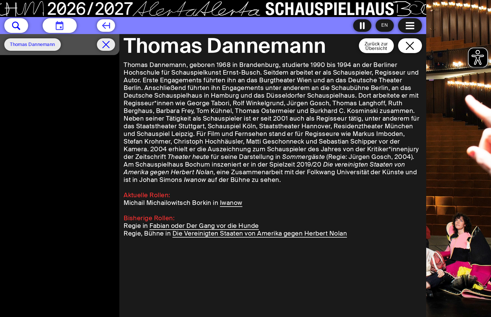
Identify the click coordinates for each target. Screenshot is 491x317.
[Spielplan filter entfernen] (106, 44)
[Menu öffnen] (410, 25)
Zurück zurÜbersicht (376, 46)
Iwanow (231, 203)
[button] (16, 25)
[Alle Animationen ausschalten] (362, 25)
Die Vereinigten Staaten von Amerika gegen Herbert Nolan (259, 233)
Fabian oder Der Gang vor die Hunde (204, 226)
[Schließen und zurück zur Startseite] (410, 45)
